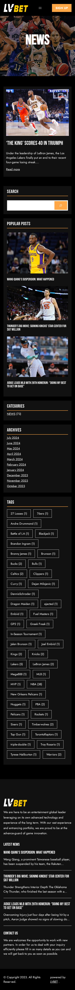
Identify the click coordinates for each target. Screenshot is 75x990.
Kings (16, 654)
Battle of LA (20, 534)
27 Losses (19, 513)
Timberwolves (43, 724)
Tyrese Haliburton (23, 754)
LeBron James (43, 664)
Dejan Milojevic (43, 584)
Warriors (53, 754)
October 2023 (16, 486)
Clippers (40, 574)
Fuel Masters (43, 614)
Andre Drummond (24, 523)
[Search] (60, 205)
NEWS (11, 414)
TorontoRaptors (46, 734)
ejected (51, 604)
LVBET (54, 982)
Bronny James (21, 554)
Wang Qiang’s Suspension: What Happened (30, 279)
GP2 (15, 624)
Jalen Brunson (21, 644)
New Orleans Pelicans (26, 694)
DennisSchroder (23, 594)
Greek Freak (40, 624)
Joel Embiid (51, 644)
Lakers (17, 664)
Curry (16, 584)
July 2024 (13, 438)
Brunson (48, 554)
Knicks (38, 654)
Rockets (41, 714)
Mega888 (19, 674)
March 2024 (15, 459)
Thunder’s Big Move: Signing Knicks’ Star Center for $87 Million (36, 327)
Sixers (16, 724)
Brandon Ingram (23, 544)
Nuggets (18, 704)
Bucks (16, 564)
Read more (13, 169)
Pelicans (18, 714)
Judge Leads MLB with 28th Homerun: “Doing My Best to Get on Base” (36, 384)
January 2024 (15, 470)
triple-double (21, 744)
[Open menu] (40, 8)
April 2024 (14, 454)
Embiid (17, 614)
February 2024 (16, 464)
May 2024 (13, 448)
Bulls (37, 564)
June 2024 (13, 443)
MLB (41, 674)
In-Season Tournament (26, 634)
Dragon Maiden (22, 604)
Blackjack (46, 534)
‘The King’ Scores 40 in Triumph (34, 143)
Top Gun (18, 734)
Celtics (17, 574)
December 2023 (17, 475)
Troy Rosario (50, 744)
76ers (42, 513)
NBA (36, 684)
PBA (40, 704)
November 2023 (17, 481)
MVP (16, 684)
